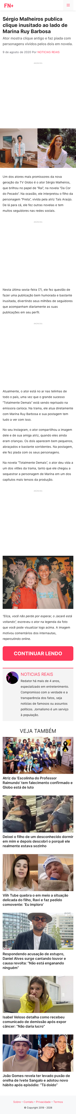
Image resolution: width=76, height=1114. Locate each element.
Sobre (17, 1102)
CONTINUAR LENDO (38, 653)
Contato (28, 1102)
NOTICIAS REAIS (37, 674)
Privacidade (43, 1102)
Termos (58, 1102)
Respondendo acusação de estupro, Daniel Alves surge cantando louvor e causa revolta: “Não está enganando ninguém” (34, 961)
